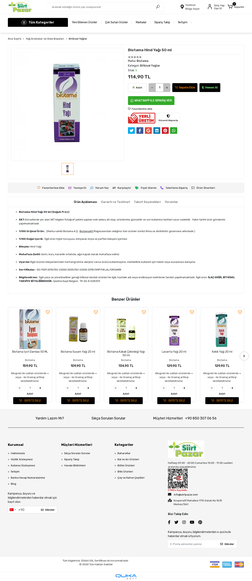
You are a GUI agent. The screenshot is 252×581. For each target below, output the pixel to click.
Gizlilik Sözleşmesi (22, 459)
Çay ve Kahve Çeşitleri (131, 477)
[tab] (85, 202)
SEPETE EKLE (32, 400)
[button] (236, 7)
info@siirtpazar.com (186, 494)
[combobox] (12, 509)
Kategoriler (124, 445)
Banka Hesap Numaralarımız (28, 477)
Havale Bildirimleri (75, 465)
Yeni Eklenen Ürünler (84, 22)
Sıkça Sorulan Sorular (108, 418)
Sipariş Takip (162, 22)
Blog (13, 483)
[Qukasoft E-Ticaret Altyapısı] (126, 576)
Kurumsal (15, 445)
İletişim (182, 22)
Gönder (50, 509)
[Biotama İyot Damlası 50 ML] (30, 329)
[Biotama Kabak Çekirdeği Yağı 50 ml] (126, 329)
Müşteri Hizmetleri (185, 418)
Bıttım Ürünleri (126, 465)
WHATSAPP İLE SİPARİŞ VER (153, 100)
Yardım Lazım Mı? (49, 418)
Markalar (141, 22)
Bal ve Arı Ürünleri (128, 459)
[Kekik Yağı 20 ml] (222, 329)
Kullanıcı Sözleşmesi (23, 465)
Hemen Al (211, 87)
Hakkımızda (18, 453)
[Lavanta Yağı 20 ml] (174, 329)
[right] (244, 356)
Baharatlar (124, 453)
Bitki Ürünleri (125, 471)
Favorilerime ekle (141, 108)
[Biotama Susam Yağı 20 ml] (78, 329)
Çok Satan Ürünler (116, 22)
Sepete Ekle (187, 87)
